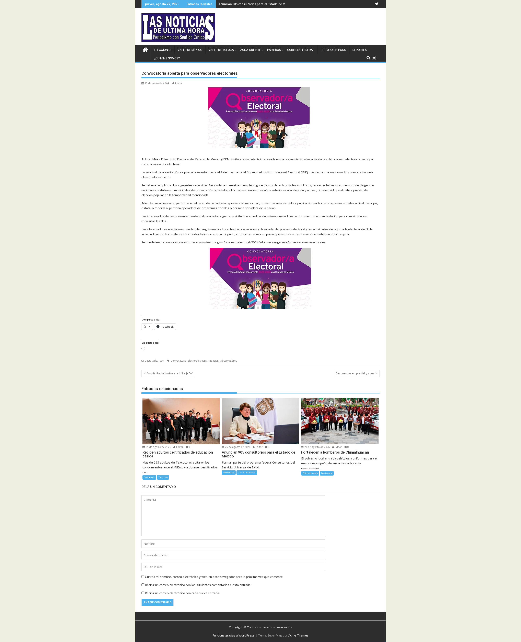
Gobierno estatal (247, 472)
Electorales (194, 360)
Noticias (213, 360)
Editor (178, 83)
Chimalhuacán (310, 473)
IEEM (161, 360)
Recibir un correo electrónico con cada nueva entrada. (182, 593)
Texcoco (163, 477)
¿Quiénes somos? (167, 58)
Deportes (359, 50)
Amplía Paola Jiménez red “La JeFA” (170, 373)
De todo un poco (333, 50)
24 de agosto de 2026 (317, 447)
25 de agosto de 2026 (158, 447)
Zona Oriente (250, 50)
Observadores (228, 360)
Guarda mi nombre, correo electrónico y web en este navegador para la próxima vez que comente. (214, 577)
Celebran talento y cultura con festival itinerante (254, 4)
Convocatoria (178, 360)
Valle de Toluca (221, 50)
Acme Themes (298, 635)
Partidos (274, 50)
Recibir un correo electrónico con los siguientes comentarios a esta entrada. (198, 585)
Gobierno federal (300, 50)
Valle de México (190, 50)
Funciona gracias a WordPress (233, 635)
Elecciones (162, 50)
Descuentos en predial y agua (354, 373)
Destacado (151, 360)
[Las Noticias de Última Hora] (145, 49)
